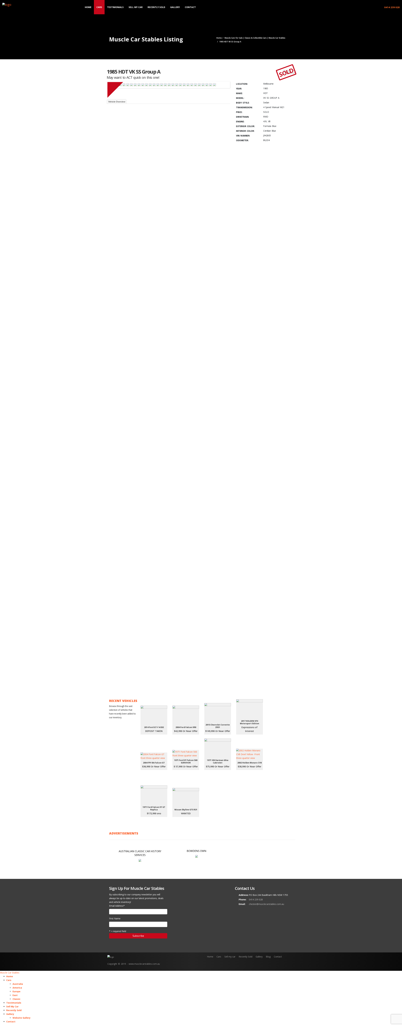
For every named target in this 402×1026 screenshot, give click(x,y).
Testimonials (115, 7)
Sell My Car (136, 7)
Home (88, 7)
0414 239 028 (392, 7)
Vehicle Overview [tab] (116, 101)
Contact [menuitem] (10, 1021)
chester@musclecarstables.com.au (266, 904)
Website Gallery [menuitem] (21, 1017)
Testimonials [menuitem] (13, 1002)
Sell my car (229, 956)
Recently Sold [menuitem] (14, 1010)
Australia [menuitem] (18, 983)
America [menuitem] (17, 987)
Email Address (117, 905)
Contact (190, 7)
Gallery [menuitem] (10, 1014)
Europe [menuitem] (16, 991)
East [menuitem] (15, 995)
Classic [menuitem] (16, 998)
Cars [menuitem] (8, 980)
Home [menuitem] (9, 976)
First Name (114, 918)
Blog (268, 956)
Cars (99, 7)
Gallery (175, 7)
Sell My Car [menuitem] (12, 1006)
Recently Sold (156, 7)
